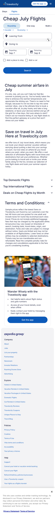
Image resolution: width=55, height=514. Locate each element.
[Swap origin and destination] (48, 40)
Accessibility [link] (9, 447)
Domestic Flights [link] (10, 398)
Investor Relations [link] (11, 365)
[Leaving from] (27, 36)
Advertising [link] (8, 374)
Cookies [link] (7, 434)
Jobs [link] (6, 348)
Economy (21, 30)
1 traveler (7, 30)
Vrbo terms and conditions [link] (14, 443)
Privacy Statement (11, 511)
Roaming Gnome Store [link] (12, 369)
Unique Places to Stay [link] (12, 415)
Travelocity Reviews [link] (11, 406)
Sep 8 (37, 53)
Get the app (28, 319)
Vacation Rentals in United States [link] (16, 389)
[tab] (4, 11)
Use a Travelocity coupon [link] (13, 479)
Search (27, 70)
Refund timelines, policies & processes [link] (18, 475)
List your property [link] (10, 352)
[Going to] (27, 44)
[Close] (52, 492)
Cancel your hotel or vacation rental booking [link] (20, 466)
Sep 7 (12, 53)
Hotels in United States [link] (12, 385)
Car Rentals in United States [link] (14, 402)
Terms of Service (27, 511)
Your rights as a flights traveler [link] (15, 483)
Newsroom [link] (8, 361)
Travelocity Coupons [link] (12, 410)
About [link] (6, 344)
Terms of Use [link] (9, 438)
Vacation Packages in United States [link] (17, 393)
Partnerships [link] (9, 357)
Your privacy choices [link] (12, 451)
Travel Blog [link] (8, 419)
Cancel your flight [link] (10, 471)
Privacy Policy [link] (9, 430)
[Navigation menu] (50, 4)
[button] (27, 203)
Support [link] (7, 462)
